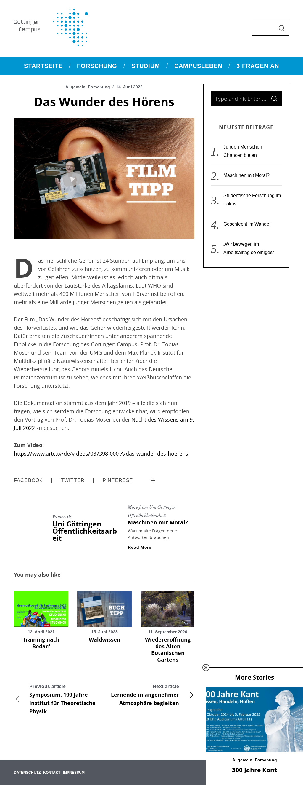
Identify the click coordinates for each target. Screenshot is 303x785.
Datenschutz (27, 772)
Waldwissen (104, 639)
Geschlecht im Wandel (246, 223)
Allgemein (75, 86)
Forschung (99, 86)
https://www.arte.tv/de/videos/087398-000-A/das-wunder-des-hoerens (101, 453)
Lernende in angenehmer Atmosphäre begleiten (145, 695)
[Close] (205, 667)
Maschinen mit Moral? (158, 522)
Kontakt (51, 772)
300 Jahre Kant (254, 769)
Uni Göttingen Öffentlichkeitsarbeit (84, 531)
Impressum (74, 772)
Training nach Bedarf (41, 643)
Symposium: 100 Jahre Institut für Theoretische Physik (62, 699)
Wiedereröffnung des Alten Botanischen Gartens (168, 649)
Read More (139, 547)
